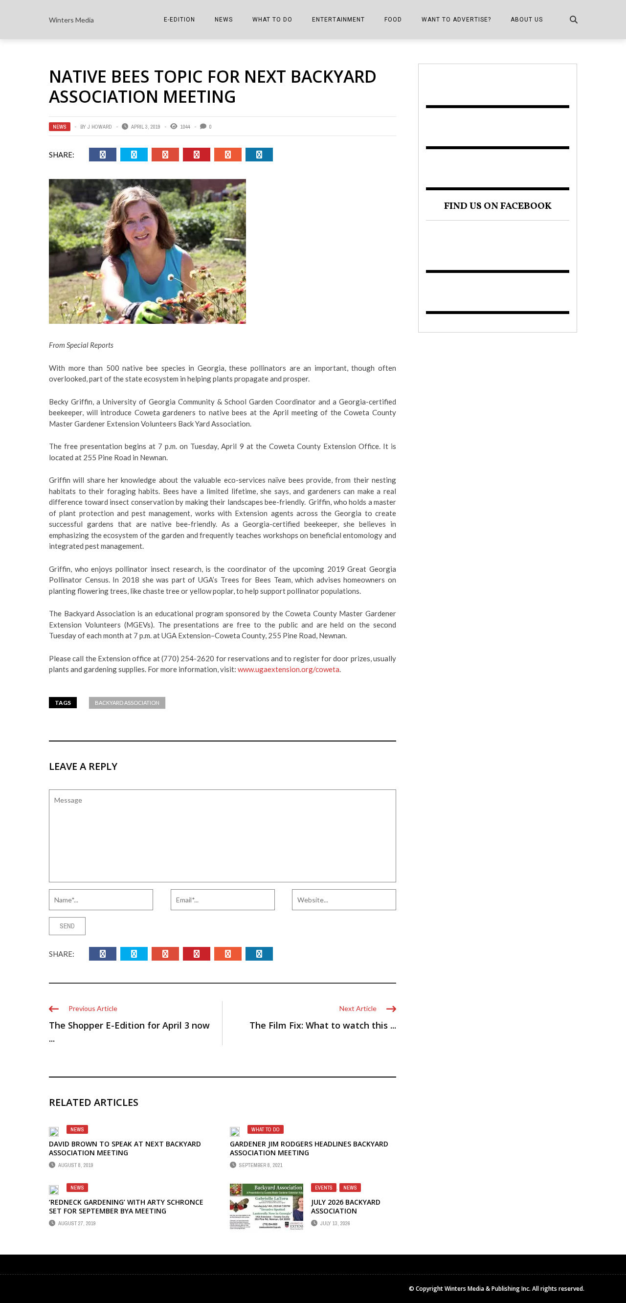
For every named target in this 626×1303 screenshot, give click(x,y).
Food (393, 19)
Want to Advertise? (456, 19)
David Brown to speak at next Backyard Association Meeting (125, 1148)
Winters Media (71, 20)
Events (324, 1187)
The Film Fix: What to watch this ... (322, 1025)
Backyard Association (127, 702)
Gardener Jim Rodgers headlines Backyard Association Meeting (309, 1148)
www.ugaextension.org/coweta (288, 669)
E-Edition (179, 19)
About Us (527, 19)
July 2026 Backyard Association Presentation (345, 1210)
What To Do (272, 19)
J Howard (100, 126)
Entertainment (338, 19)
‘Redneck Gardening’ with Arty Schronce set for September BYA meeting (126, 1206)
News (224, 19)
